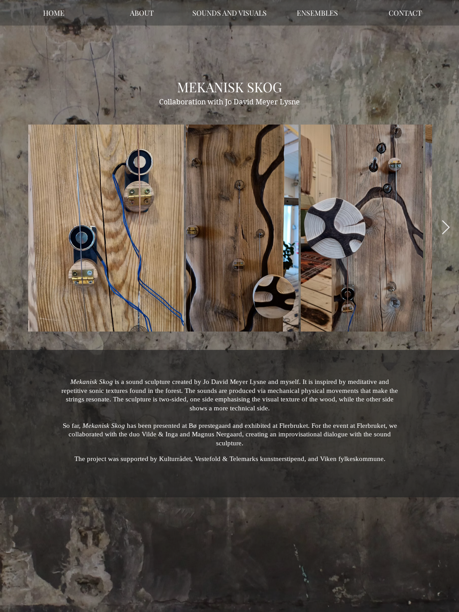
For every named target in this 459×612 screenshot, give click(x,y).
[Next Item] (445, 227)
